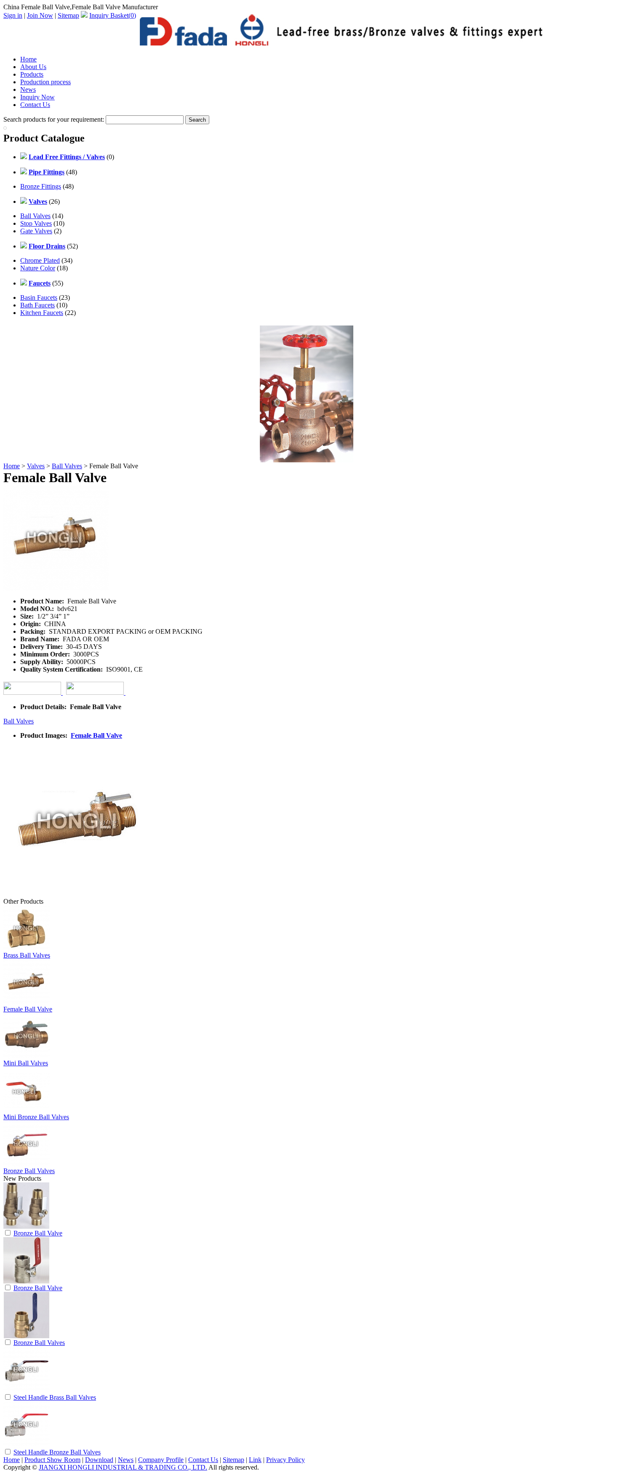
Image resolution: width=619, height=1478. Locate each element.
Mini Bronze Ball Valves (36, 1117)
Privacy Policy (285, 1459)
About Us (33, 66)
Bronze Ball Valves (29, 1170)
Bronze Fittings (40, 186)
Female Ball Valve (96, 735)
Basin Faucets (38, 297)
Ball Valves (35, 215)
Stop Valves (36, 223)
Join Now (40, 15)
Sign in (12, 15)
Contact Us (35, 104)
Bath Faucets (37, 305)
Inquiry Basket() (112, 15)
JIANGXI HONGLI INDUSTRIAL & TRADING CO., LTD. (123, 1467)
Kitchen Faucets (41, 312)
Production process (45, 81)
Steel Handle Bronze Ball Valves (57, 1452)
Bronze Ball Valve (37, 1233)
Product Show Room (52, 1459)
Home (28, 59)
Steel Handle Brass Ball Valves (54, 1397)
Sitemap (68, 15)
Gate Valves (36, 231)
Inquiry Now (37, 97)
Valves (36, 466)
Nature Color (37, 268)
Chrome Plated (40, 260)
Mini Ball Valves (25, 1063)
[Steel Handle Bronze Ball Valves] (26, 1445)
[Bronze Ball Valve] (26, 1226)
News (28, 89)
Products (31, 74)
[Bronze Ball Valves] (26, 1335)
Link (255, 1459)
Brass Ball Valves (26, 955)
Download (99, 1459)
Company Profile (161, 1459)
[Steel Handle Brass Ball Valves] (26, 1390)
